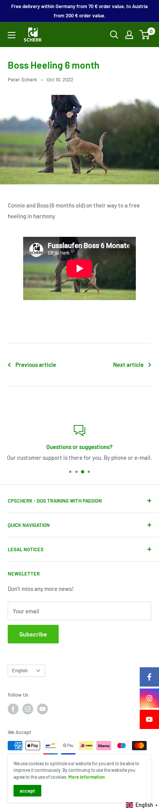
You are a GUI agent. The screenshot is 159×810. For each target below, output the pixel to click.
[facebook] (149, 677)
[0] (145, 34)
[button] (142, 805)
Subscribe (33, 634)
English (20, 670)
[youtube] (149, 719)
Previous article (35, 364)
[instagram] (149, 698)
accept (27, 791)
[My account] (129, 34)
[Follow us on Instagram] (27, 709)
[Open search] (114, 34)
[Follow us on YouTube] (42, 709)
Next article (128, 364)
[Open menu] (11, 35)
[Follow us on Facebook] (13, 709)
